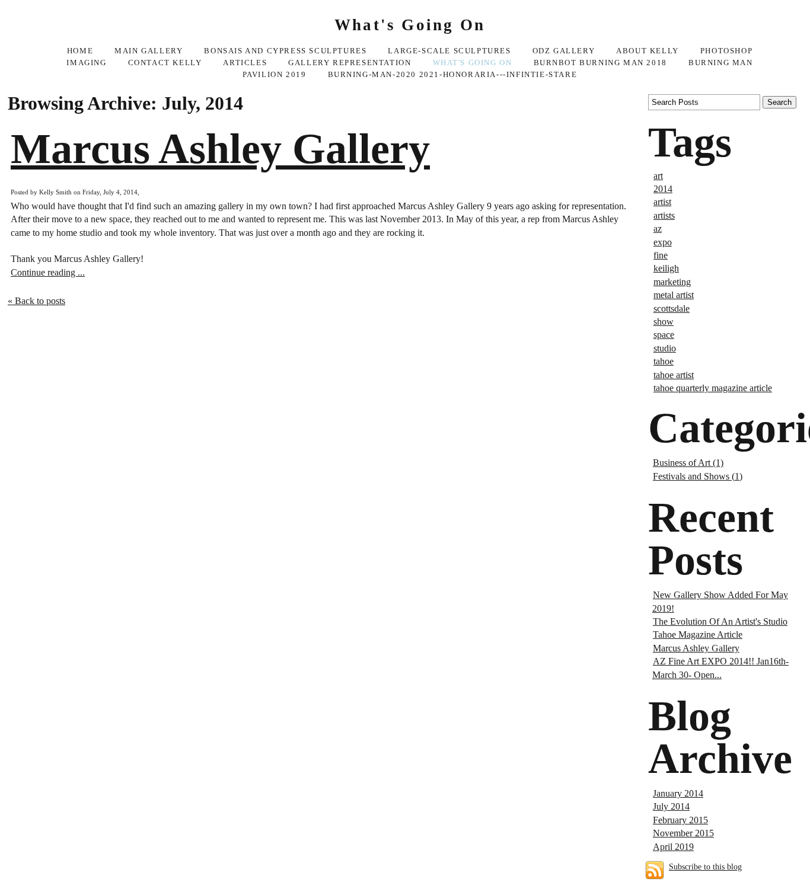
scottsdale (671, 308)
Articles (245, 63)
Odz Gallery (563, 51)
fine (660, 255)
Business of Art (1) (688, 463)
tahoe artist (673, 375)
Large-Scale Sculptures (449, 51)
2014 (662, 189)
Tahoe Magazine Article (697, 634)
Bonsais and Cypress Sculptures (285, 51)
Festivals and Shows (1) (697, 476)
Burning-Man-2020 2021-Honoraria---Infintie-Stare (453, 75)
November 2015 (683, 833)
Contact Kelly (165, 63)
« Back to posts (36, 301)
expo (662, 242)
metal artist (673, 295)
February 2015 (680, 820)
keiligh (666, 268)
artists (664, 215)
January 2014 (678, 793)
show (663, 322)
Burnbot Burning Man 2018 (600, 63)
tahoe (663, 361)
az (657, 228)
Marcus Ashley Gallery (220, 148)
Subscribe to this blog (705, 866)
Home (80, 51)
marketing (672, 282)
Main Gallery (148, 51)
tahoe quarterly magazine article (712, 388)
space (663, 335)
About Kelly (647, 51)
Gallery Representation (349, 63)
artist (662, 202)
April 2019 (673, 847)
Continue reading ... (48, 272)
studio (664, 348)
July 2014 (671, 806)
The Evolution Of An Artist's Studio (720, 621)
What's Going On (472, 63)
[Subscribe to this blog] (654, 870)
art (658, 176)
